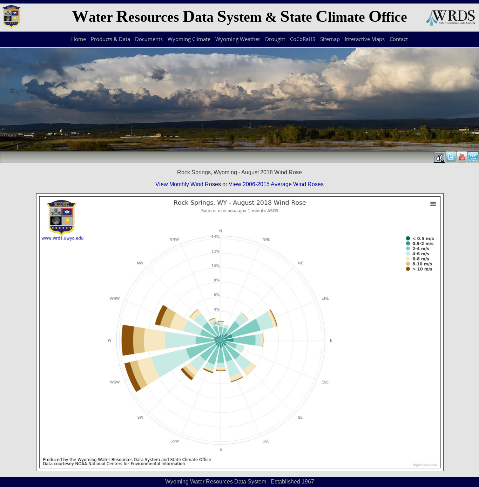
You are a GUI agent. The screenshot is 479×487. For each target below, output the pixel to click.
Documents (149, 38)
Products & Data (110, 38)
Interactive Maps (365, 38)
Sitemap (330, 38)
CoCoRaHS (302, 38)
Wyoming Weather (237, 38)
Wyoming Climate (189, 38)
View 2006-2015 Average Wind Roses (276, 184)
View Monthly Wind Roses (188, 184)
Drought (275, 38)
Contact (399, 38)
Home (78, 38)
